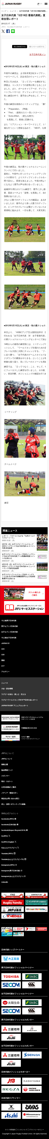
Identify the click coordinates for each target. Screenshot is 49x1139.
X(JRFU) (4, 836)
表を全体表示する (20, 46)
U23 (2, 649)
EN (41, 3)
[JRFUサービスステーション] (24, 607)
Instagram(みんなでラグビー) (12, 876)
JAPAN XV (5, 643)
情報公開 (4, 764)
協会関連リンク (7, 770)
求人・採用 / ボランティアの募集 (13, 804)
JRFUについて (6, 758)
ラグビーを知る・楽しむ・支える (13, 694)
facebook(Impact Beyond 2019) (13, 830)
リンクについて (22, 1130)
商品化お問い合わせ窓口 (10, 798)
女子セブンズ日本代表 (9, 632)
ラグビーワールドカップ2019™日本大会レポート (19, 700)
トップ (3, 11)
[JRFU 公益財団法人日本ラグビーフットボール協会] (11, 3)
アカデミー (5, 671)
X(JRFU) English (7, 842)
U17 (2, 666)
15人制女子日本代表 (14, 27)
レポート (26, 27)
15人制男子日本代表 (8, 620)
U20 (2, 654)
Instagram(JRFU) (8, 865)
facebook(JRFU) (7, 819)
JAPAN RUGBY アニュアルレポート (14, 705)
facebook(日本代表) (8, 824)
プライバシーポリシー (36, 1130)
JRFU (3, 27)
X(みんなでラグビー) (9, 847)
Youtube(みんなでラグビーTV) (12, 859)
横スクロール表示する (36, 46)
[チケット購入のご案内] (24, 594)
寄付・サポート (7, 781)
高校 (3, 660)
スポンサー (5, 775)
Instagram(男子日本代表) (10, 870)
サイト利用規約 (10, 1130)
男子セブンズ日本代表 (9, 626)
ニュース (13, 11)
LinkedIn (4, 882)
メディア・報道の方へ (9, 793)
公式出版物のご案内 (8, 787)
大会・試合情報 (7, 688)
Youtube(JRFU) (7, 853)
